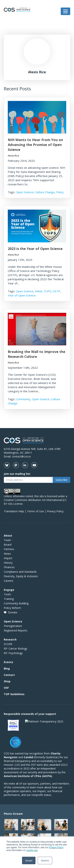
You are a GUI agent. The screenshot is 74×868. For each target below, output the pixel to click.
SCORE (8, 644)
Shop (7, 681)
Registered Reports (15, 630)
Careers (8, 580)
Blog (7, 668)
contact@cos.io (21, 456)
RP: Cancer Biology (15, 648)
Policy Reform (12, 608)
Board (7, 544)
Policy (60, 192)
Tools (7, 594)
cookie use (32, 850)
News (7, 553)
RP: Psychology (13, 653)
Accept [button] (28, 860)
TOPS (47, 291)
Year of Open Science (22, 295)
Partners (9, 549)
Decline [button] (45, 860)
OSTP (56, 291)
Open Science (24, 192)
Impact (8, 558)
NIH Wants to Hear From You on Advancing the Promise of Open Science (35, 144)
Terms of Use (35, 511)
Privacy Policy (56, 847)
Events (8, 662)
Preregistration (13, 626)
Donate (12, 612)
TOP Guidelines (14, 694)
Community (23, 399)
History (8, 562)
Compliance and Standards (20, 571)
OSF (6, 687)
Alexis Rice (13, 155)
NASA (38, 291)
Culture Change (45, 192)
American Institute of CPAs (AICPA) (28, 776)
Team (7, 540)
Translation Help (14, 511)
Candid (28, 757)
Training (9, 599)
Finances (9, 567)
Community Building (16, 603)
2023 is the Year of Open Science (35, 248)
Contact (9, 675)
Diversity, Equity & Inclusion (21, 576)
